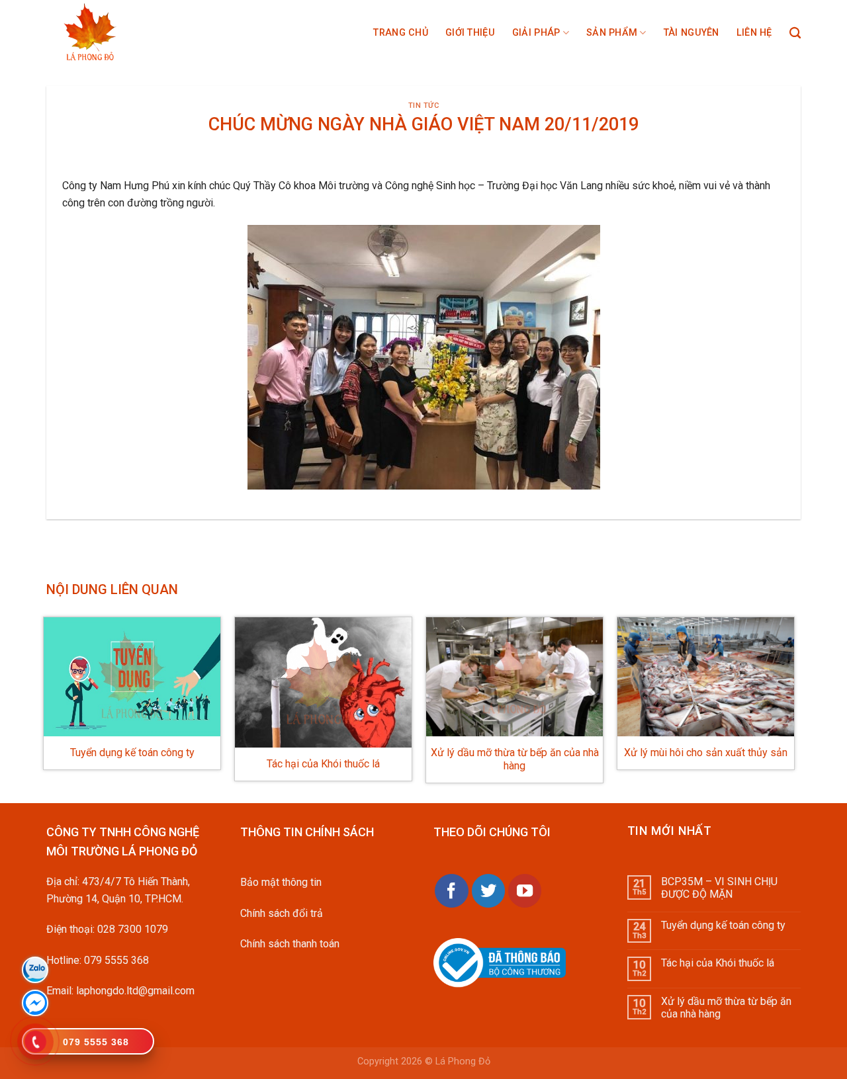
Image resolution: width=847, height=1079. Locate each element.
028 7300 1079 (132, 929)
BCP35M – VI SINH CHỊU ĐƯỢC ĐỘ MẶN (719, 887)
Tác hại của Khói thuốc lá (323, 763)
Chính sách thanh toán (289, 943)
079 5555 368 (116, 960)
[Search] (795, 33)
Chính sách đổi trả (281, 913)
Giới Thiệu (470, 32)
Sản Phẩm (611, 32)
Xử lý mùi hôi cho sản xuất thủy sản (705, 752)
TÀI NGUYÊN (691, 32)
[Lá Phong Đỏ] (112, 33)
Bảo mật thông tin (281, 882)
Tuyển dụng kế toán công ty (132, 752)
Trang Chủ (400, 32)
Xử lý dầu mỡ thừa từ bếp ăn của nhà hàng (515, 759)
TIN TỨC (423, 105)
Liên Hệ (754, 32)
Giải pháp (536, 32)
